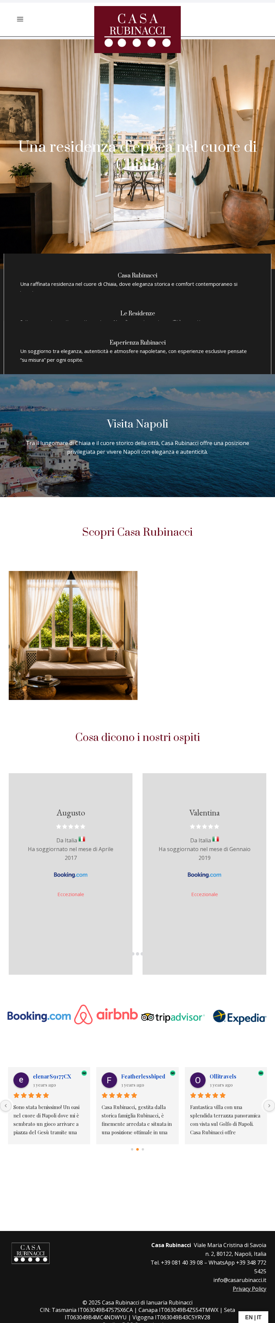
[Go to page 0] (132, 1149)
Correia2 (132, 1076)
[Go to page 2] (143, 1149)
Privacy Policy (249, 1288)
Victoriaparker (229, 1076)
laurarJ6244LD (52, 1076)
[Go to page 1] (137, 1149)
